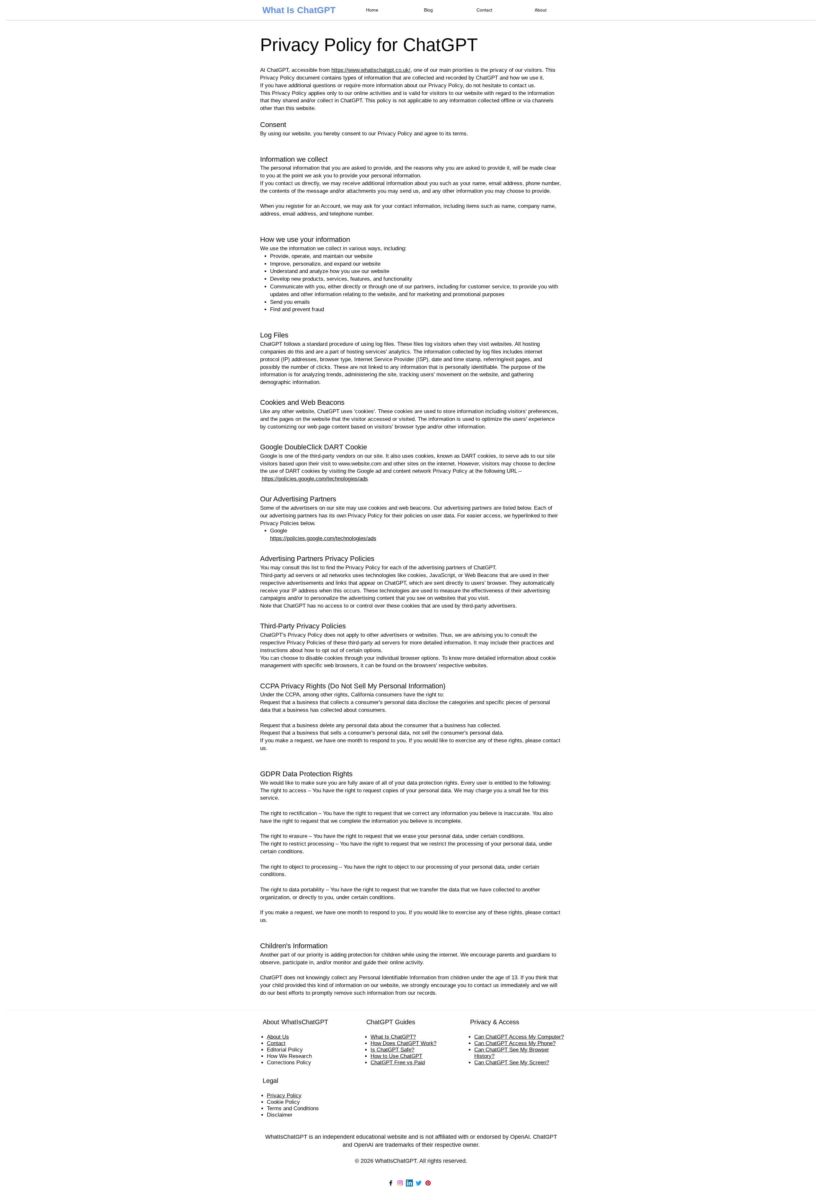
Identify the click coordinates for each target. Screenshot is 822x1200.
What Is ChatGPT (299, 10)
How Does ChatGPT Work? (403, 1043)
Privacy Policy (284, 1096)
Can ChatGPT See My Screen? (511, 1063)
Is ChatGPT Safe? (392, 1050)
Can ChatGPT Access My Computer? (519, 1037)
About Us (278, 1037)
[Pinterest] (428, 1183)
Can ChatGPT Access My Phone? (514, 1043)
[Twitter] (418, 1183)
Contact (276, 1043)
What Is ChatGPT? (393, 1037)
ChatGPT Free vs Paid (398, 1063)
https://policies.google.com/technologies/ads (315, 479)
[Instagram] (400, 1183)
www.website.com (359, 464)
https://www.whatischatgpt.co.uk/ (370, 70)
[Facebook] (390, 1183)
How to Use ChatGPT (396, 1056)
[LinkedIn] (409, 1183)
